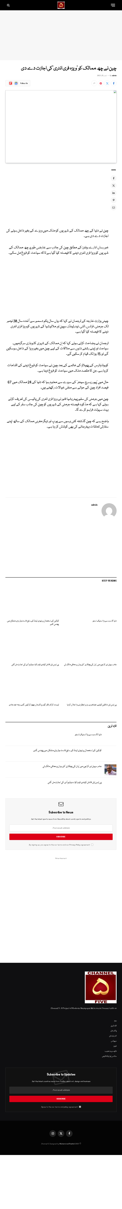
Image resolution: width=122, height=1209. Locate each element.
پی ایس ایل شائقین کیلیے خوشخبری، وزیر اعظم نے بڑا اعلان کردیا (92, 705)
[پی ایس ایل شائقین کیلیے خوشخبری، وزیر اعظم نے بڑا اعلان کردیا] (90, 686)
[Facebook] (114, 178)
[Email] (114, 207)
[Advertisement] (61, 35)
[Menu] (113, 5)
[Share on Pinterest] (101, 83)
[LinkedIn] (114, 193)
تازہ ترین (114, 1025)
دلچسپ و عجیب (111, 1051)
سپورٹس (114, 1041)
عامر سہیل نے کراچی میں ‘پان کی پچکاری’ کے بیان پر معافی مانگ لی (90, 664)
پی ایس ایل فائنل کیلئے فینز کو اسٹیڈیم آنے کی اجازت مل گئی (35, 664)
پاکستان (114, 1030)
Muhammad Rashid (67, 1143)
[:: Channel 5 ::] (61, 5)
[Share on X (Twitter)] (107, 83)
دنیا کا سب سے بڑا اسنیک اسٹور (104, 621)
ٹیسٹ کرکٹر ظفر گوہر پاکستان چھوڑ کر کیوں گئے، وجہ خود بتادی (34, 705)
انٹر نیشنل (113, 1035)
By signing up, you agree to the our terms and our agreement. (59, 844)
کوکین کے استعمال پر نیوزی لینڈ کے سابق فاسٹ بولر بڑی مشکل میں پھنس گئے (33, 622)
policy (66, 1107)
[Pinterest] (114, 200)
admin (114, 75)
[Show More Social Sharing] (94, 83)
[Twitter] (114, 186)
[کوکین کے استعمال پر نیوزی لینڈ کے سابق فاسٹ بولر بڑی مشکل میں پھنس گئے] (32, 602)
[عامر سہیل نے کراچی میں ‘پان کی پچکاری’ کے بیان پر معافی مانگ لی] (90, 645)
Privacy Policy (75, 844)
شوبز (115, 1046)
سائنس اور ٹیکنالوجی (109, 1056)
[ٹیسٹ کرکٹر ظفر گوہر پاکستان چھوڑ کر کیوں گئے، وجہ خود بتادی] (32, 686)
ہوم (115, 1020)
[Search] (8, 5)
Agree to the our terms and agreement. (59, 1107)
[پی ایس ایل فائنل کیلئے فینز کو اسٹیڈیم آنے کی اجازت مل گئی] (32, 645)
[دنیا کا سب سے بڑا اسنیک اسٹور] (90, 602)
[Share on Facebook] (114, 83)
